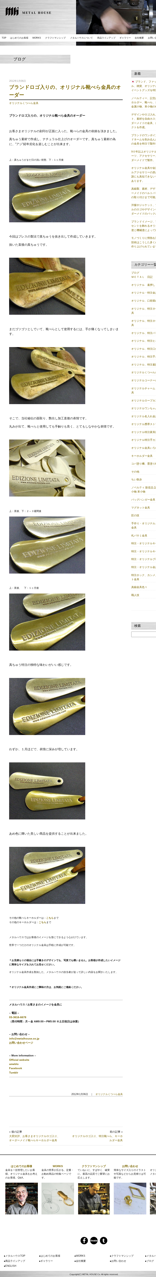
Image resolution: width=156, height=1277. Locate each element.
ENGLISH (10, 1265)
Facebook (15, 1068)
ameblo (14, 1064)
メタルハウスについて (81, 38)
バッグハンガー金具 (143, 499)
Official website (19, 1059)
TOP (4, 38)
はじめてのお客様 (19, 38)
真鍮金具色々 (139, 587)
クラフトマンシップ (55, 38)
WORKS (36, 38)
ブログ (135, 272)
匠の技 (135, 515)
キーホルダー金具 (142, 455)
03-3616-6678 (17, 1017)
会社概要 (139, 38)
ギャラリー (125, 38)
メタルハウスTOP (15, 1255)
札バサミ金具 (139, 535)
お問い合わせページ (21, 1042)
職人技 (135, 595)
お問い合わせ (130, 1166)
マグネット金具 (140, 507)
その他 (135, 471)
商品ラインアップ (106, 38)
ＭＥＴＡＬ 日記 (142, 276)
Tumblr (13, 1072)
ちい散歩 (136, 479)
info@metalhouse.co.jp (24, 1038)
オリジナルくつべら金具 (23, 103)
